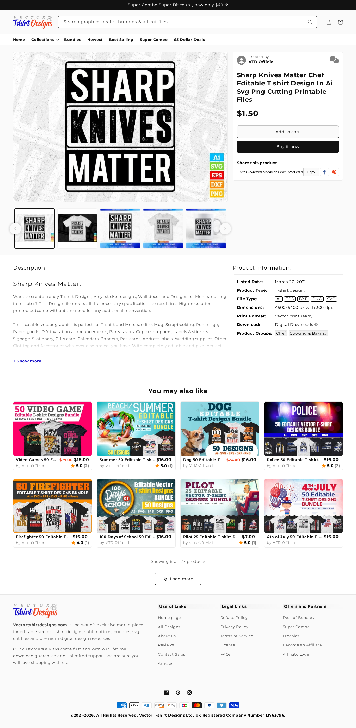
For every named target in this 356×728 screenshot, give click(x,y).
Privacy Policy (234, 626)
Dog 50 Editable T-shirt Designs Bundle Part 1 (204, 460)
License (227, 645)
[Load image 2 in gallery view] (77, 228)
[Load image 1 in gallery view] (34, 228)
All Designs (169, 626)
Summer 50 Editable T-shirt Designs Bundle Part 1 (127, 460)
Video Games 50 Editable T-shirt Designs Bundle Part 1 (37, 460)
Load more (181, 578)
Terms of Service (236, 636)
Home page (169, 617)
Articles (165, 663)
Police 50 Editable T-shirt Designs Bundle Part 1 (294, 460)
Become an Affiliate (302, 645)
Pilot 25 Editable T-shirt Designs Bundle (212, 537)
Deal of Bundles (298, 617)
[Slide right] (225, 228)
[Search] (310, 22)
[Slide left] (15, 228)
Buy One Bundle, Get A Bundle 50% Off (176, 5)
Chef (281, 333)
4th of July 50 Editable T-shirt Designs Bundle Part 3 (294, 537)
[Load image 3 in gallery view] (120, 228)
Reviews (166, 645)
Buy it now (287, 146)
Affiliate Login (297, 654)
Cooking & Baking (308, 333)
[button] (44, 39)
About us (167, 636)
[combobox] (187, 22)
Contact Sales (171, 654)
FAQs (225, 654)
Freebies (291, 636)
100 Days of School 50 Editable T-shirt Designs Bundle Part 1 (127, 537)
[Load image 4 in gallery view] (163, 228)
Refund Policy (234, 617)
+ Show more (27, 361)
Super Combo (296, 626)
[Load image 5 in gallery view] (206, 228)
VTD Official (262, 61)
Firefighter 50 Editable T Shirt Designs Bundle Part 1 (43, 537)
